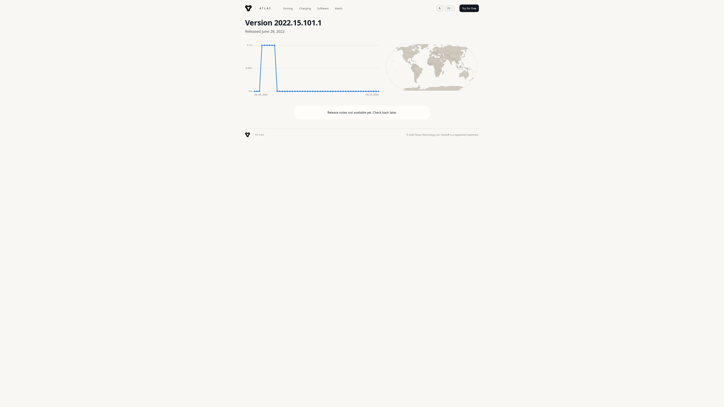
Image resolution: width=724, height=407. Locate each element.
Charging (305, 8)
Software (323, 8)
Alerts (338, 8)
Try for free (469, 8)
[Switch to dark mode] (439, 8)
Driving (288, 8)
